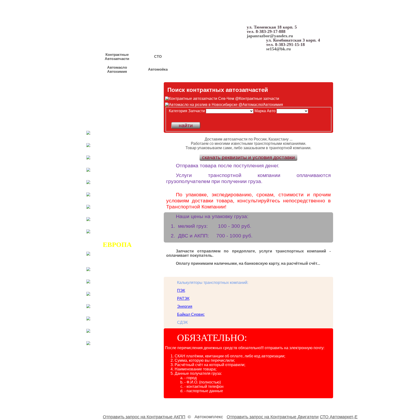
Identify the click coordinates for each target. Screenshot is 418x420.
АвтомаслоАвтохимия (117, 69)
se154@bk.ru (278, 48)
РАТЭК (183, 298)
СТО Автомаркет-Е (339, 416)
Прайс (93, 378)
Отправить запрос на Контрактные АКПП (144, 416)
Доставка (244, 74)
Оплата (266, 74)
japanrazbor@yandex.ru (270, 35)
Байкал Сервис (191, 314)
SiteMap (328, 74)
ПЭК (181, 290)
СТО (158, 56)
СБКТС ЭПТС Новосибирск (117, 101)
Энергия (184, 306)
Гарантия (220, 74)
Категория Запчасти (187, 111)
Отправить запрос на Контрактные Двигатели (273, 416)
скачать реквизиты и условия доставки (248, 157)
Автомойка (158, 69)
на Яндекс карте (297, 74)
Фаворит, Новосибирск (111, 118)
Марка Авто (265, 111)
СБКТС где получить (109, 107)
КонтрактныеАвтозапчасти (117, 56)
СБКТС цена (100, 112)
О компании (192, 74)
